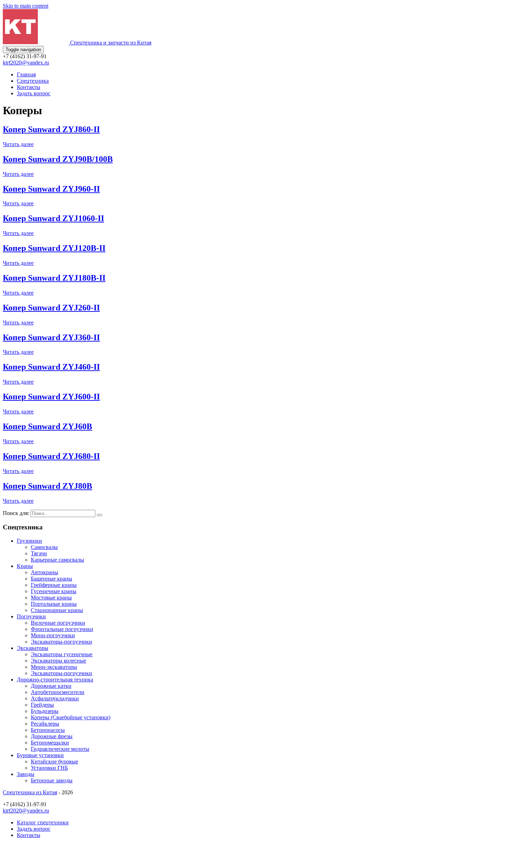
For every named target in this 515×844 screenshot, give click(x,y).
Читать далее (18, 144)
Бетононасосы (48, 730)
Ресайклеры (45, 724)
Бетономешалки (50, 743)
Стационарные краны (57, 610)
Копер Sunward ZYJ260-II (51, 307)
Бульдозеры (45, 711)
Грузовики (29, 541)
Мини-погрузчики (53, 635)
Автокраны (44, 572)
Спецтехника (33, 81)
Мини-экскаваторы (54, 667)
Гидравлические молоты (60, 749)
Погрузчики (31, 616)
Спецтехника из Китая (30, 792)
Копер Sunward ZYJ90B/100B (58, 159)
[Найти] (99, 515)
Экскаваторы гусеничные (61, 654)
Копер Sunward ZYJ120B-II (54, 248)
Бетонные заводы (52, 780)
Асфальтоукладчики (55, 698)
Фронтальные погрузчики (62, 629)
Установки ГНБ (49, 768)
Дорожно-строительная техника (55, 679)
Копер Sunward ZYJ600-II (51, 396)
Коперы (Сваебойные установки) (70, 717)
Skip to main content (25, 6)
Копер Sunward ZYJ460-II (51, 366)
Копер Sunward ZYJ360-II (51, 337)
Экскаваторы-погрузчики (61, 642)
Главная (26, 74)
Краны (25, 566)
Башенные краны (51, 579)
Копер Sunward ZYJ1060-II (53, 218)
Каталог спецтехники (43, 822)
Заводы (25, 774)
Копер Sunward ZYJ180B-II (54, 277)
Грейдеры (42, 705)
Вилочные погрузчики (58, 623)
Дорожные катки (51, 686)
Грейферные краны (54, 585)
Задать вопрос (33, 93)
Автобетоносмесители (57, 692)
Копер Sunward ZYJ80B (47, 485)
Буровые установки (40, 755)
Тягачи (39, 553)
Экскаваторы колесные (58, 661)
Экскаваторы (32, 648)
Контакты (28, 87)
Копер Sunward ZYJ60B (47, 426)
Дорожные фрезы (52, 736)
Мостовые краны (51, 598)
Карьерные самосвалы (57, 560)
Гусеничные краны (53, 591)
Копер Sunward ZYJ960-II (51, 188)
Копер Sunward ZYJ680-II (51, 456)
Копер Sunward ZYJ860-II (51, 129)
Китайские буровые (54, 761)
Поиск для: (16, 513)
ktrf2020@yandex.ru (26, 63)
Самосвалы (44, 547)
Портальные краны (54, 604)
